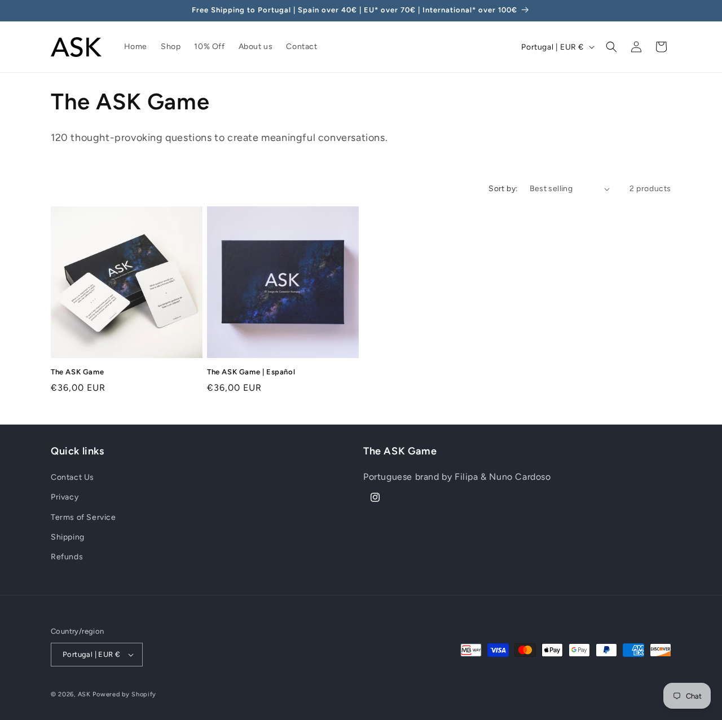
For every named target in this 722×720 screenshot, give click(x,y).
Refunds (67, 557)
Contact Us (72, 477)
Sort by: (503, 188)
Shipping (68, 537)
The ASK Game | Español (251, 372)
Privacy (64, 497)
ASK (84, 694)
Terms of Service (83, 517)
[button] (611, 46)
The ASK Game (77, 372)
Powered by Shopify (124, 694)
